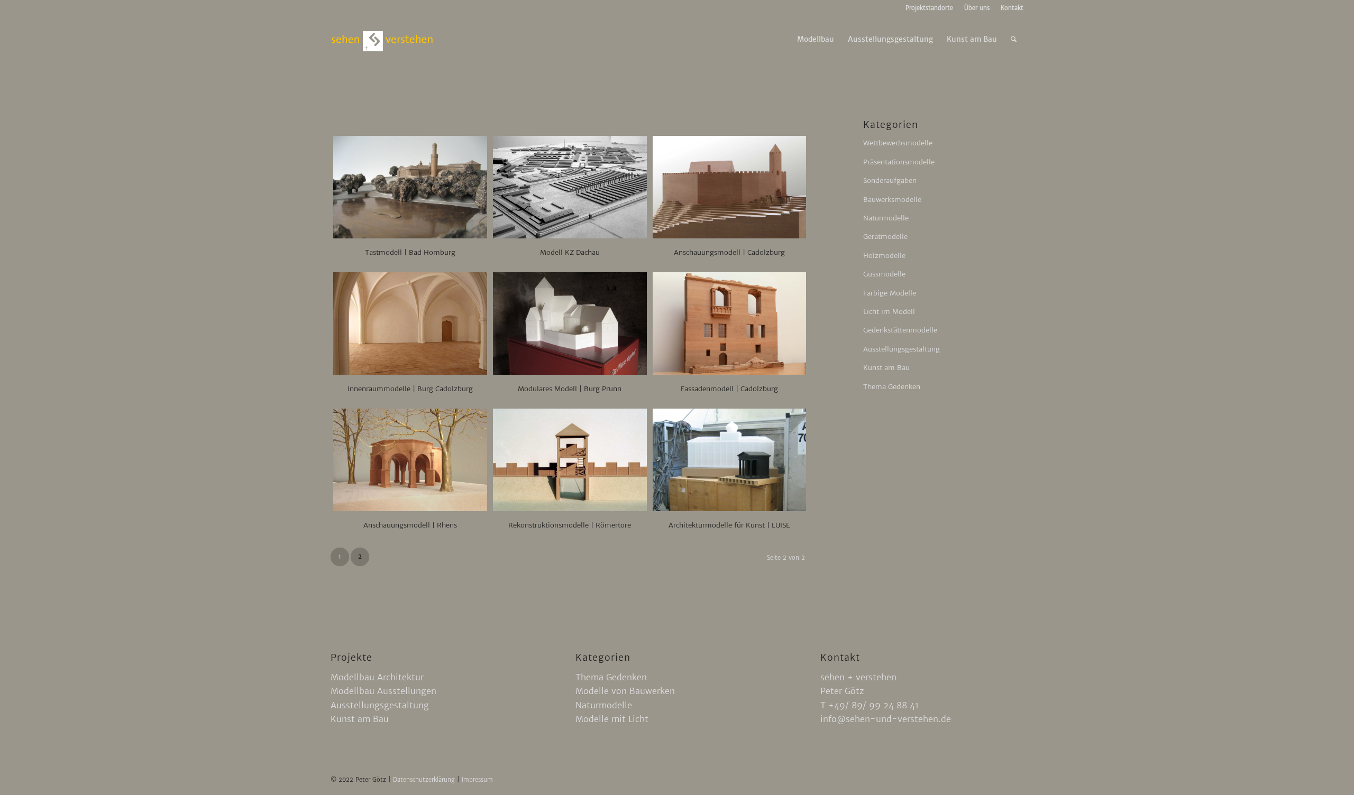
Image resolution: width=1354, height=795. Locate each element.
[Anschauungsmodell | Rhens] (410, 460)
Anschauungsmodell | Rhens (410, 525)
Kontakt (1012, 8)
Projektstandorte (929, 8)
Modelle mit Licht (611, 719)
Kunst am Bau (886, 367)
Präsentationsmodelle (899, 162)
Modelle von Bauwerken (625, 691)
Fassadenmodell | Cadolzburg (729, 388)
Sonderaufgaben (890, 180)
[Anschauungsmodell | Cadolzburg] (730, 187)
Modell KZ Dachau (570, 252)
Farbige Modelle (889, 293)
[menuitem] (929, 8)
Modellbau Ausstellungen (383, 691)
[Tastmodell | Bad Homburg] (410, 187)
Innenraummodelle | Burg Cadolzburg (410, 388)
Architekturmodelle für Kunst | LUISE (729, 525)
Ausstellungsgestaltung (901, 349)
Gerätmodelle (885, 236)
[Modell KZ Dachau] (570, 187)
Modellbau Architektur (377, 677)
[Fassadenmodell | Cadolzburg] (730, 323)
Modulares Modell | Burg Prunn (569, 388)
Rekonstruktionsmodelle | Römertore (569, 525)
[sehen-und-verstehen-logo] (382, 39)
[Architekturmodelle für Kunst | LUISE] (730, 460)
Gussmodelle (884, 274)
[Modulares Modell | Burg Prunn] (570, 323)
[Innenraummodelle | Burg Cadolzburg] (410, 323)
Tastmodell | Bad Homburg (410, 252)
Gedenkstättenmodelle (900, 330)
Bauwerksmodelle (892, 199)
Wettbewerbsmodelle (897, 142)
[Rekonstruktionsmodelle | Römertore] (570, 460)
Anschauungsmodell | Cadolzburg (729, 252)
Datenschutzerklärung (425, 779)
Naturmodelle (886, 218)
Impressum (477, 779)
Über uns (977, 8)
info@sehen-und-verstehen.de (885, 719)
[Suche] (1013, 39)
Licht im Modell (889, 311)
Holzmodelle (884, 255)
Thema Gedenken (891, 386)
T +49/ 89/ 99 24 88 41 (869, 705)
